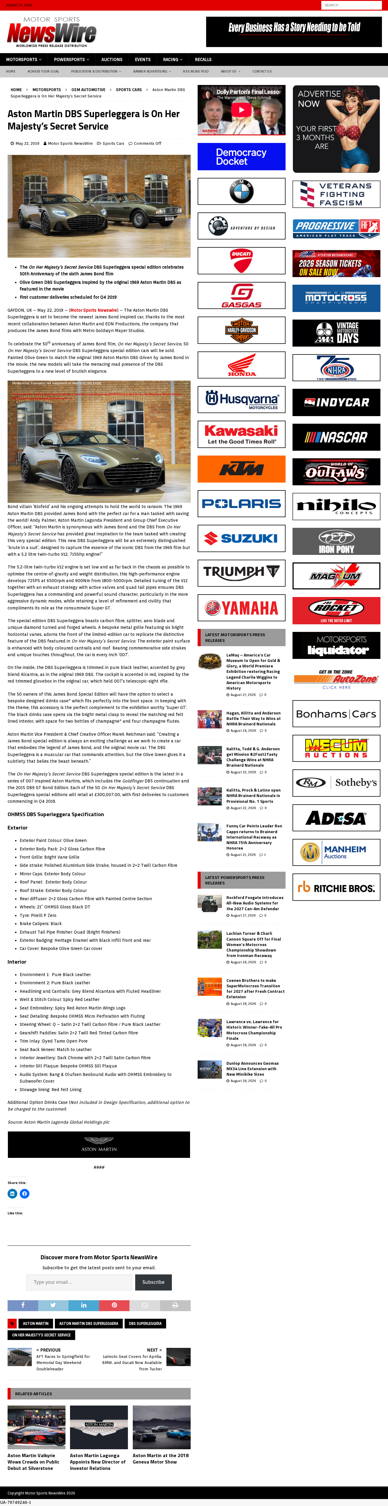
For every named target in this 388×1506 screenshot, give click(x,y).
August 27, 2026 (243, 695)
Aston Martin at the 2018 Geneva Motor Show (161, 1458)
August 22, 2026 (243, 808)
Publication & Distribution (94, 71)
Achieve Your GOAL (43, 71)
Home (10, 71)
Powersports (69, 59)
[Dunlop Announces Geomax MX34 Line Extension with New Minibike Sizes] (210, 1069)
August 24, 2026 (243, 730)
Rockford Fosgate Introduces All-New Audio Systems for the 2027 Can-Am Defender (254, 902)
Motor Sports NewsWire (70, 143)
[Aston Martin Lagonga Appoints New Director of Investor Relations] (99, 1427)
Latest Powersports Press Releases (234, 880)
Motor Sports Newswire (93, 310)
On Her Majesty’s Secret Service (41, 1335)
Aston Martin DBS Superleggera (88, 1323)
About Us (229, 71)
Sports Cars (113, 143)
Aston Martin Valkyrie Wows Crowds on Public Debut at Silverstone (33, 1462)
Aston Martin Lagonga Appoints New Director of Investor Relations (98, 1462)
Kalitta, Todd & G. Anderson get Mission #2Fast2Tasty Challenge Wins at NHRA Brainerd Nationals (253, 756)
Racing (170, 59)
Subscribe (153, 1282)
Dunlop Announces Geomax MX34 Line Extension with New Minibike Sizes (252, 1068)
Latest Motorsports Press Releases (235, 637)
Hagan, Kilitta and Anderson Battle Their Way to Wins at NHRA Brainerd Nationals (253, 718)
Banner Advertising (150, 71)
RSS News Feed (196, 71)
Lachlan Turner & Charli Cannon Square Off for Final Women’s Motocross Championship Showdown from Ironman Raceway (253, 944)
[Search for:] (351, 4)
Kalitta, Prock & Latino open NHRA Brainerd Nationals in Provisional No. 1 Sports (253, 795)
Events (143, 59)
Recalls (203, 59)
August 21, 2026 (243, 855)
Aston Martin (35, 1323)
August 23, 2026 (243, 772)
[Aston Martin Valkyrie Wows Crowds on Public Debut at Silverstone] (36, 1427)
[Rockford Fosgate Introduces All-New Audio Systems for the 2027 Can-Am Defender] (210, 904)
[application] (99, 432)
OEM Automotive (88, 89)
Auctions (112, 59)
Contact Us (262, 71)
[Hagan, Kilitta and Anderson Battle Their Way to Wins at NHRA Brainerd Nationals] (210, 719)
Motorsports (21, 59)
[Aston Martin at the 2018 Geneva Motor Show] (162, 1427)
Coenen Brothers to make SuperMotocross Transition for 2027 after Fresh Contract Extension (255, 988)
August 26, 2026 (243, 962)
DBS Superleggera (145, 1323)
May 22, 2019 (27, 143)
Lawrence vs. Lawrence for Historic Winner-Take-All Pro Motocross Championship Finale (254, 1029)
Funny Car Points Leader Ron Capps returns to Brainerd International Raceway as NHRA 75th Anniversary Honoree (254, 837)
